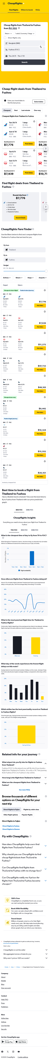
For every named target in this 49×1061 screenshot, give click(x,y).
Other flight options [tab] (11, 815)
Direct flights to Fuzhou (11, 826)
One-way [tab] (37, 110)
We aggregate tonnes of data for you (17, 954)
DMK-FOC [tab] (29, 510)
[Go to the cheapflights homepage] (16, 3)
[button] (3, 3)
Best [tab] (16, 110)
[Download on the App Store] (21, 1042)
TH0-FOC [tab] (14, 530)
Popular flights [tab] (27, 815)
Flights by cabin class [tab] (31, 809)
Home (6, 967)
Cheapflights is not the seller (14, 950)
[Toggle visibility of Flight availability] (24, 570)
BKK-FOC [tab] (19, 510)
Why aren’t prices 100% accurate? (16, 958)
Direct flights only (14, 38)
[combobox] (26, 249)
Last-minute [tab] (25, 110)
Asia (12, 967)
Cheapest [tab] (7, 110)
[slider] (46, 271)
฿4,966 (13, 28)
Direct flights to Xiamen (11, 829)
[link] (20, 217)
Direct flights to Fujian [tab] (12, 809)
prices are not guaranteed (10, 943)
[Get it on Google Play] (7, 1042)
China (18, 967)
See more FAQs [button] (24, 790)
